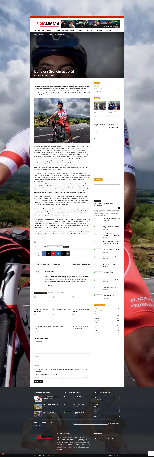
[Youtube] (118, 17)
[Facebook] (108, 17)
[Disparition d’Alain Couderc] (62, 319)
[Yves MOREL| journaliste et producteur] (68, 414)
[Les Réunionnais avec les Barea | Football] (98, 228)
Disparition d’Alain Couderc (59, 326)
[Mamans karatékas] (98, 274)
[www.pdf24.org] (62, 242)
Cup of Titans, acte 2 (78, 404)
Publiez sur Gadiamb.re (61, 17)
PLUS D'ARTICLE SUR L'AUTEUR (56, 293)
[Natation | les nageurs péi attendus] (114, 106)
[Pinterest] (53, 253)
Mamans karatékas (108, 272)
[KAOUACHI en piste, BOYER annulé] (98, 297)
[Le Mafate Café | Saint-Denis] (100, 106)
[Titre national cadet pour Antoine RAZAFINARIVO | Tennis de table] (98, 243)
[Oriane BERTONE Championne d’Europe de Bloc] (43, 302)
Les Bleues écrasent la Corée (110, 287)
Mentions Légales (111, 455)
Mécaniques (80, 30)
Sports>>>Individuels (61, 30)
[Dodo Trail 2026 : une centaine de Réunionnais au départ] (81, 319)
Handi (72, 30)
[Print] (68, 253)
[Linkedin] (58, 253)
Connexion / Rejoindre (50, 17)
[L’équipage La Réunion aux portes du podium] (43, 319)
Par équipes (99, 30)
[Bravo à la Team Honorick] (98, 259)
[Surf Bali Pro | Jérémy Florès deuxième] (98, 266)
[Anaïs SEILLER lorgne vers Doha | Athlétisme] (98, 220)
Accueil (37, 30)
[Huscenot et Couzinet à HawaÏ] (100, 119)
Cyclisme (51, 34)
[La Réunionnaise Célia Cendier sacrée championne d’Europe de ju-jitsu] (114, 119)
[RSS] (113, 17)
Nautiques (90, 30)
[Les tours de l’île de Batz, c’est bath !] (62, 302)
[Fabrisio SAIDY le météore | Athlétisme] (107, 192)
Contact (74, 17)
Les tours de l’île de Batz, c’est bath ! (61, 309)
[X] (116, 17)
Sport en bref (97, 201)
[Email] (63, 253)
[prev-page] (35, 331)
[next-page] (38, 331)
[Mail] (110, 17)
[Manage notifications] (3, 454)
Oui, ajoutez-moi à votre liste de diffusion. (46, 374)
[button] (118, 30)
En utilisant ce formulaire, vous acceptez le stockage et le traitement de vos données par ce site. (61, 378)
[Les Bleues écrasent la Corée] (98, 289)
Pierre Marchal (39, 75)
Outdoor (109, 30)
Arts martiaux (46, 30)
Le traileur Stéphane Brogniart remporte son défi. (47, 264)
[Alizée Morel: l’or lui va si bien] (68, 399)
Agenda (69, 17)
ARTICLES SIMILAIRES (40, 293)
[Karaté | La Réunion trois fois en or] (98, 251)
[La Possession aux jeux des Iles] (98, 282)
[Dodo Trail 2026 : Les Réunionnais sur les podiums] (81, 302)
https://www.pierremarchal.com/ (52, 274)
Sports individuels (43, 34)
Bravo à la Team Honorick (109, 257)
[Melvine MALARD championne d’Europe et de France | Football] (98, 236)
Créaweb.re (51, 455)
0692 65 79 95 (80, 17)
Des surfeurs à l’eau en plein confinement (79, 264)
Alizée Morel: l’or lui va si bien (80, 396)
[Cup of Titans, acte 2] (68, 406)
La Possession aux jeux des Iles (111, 280)
